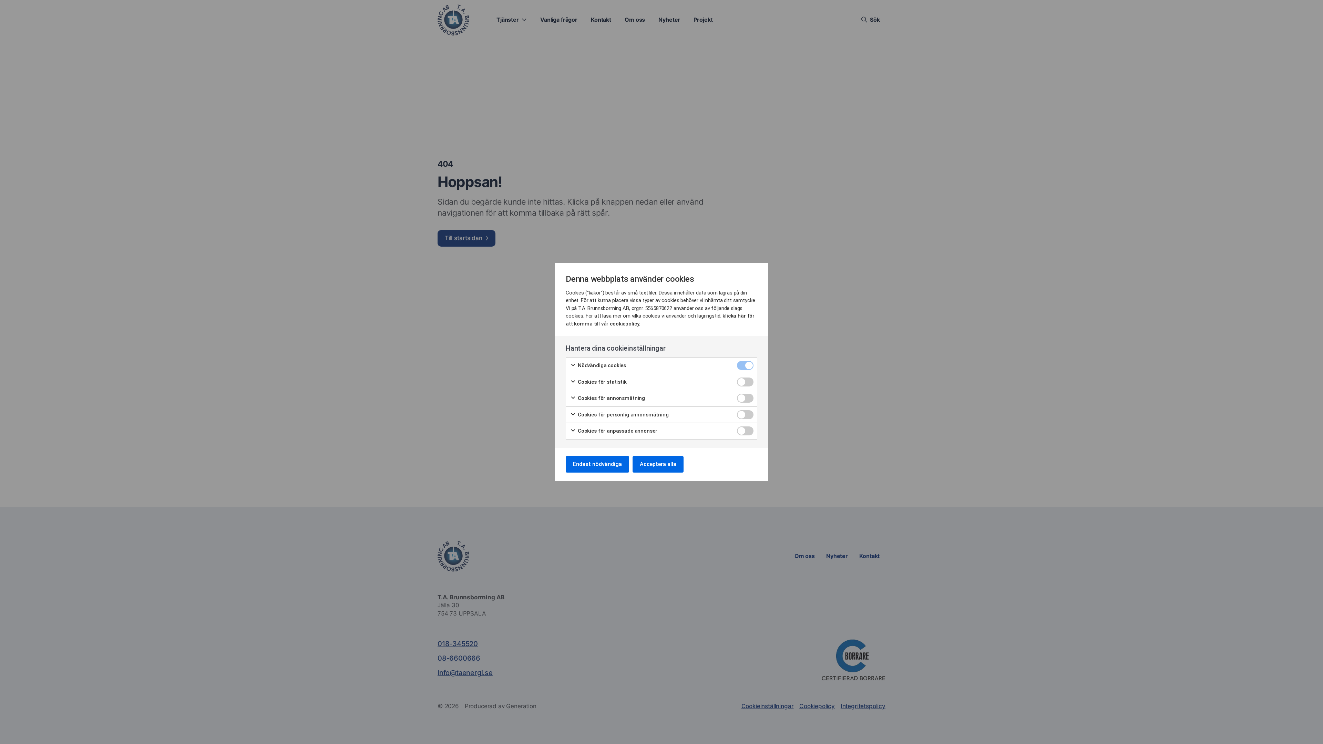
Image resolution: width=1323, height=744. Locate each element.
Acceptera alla (658, 464)
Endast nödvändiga (597, 464)
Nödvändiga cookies (601, 365)
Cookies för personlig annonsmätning (622, 415)
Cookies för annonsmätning (610, 398)
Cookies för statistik (601, 382)
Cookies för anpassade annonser (616, 431)
